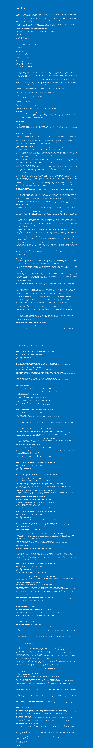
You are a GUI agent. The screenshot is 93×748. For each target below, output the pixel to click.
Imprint (64, 263)
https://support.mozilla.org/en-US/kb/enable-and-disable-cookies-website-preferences (37, 92)
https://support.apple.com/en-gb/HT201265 (26, 101)
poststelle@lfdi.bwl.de (24, 742)
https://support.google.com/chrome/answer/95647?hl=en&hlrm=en (32, 97)
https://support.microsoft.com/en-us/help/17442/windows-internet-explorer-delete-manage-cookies (40, 88)
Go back (18, 745)
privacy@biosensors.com (25, 48)
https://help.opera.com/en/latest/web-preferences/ (28, 105)
